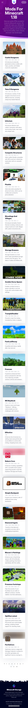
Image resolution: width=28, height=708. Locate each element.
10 (16, 666)
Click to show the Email (14, 705)
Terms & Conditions (17, 703)
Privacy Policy (9, 703)
